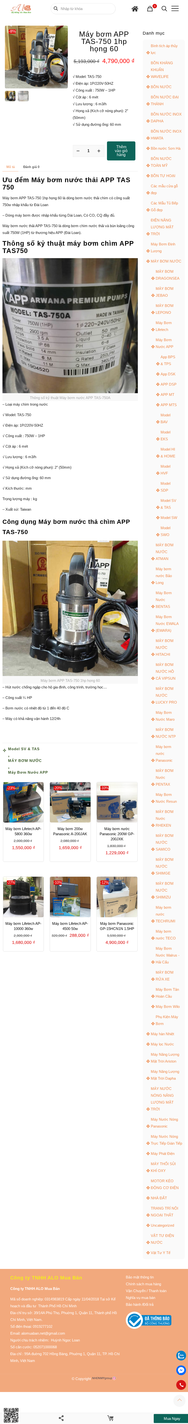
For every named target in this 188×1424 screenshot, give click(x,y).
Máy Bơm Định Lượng (163, 247)
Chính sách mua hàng (143, 1284)
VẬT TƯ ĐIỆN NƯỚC (162, 1239)
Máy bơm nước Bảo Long (164, 576)
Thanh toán (157, 1291)
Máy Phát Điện (163, 1153)
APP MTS (169, 405)
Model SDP (165, 486)
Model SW (169, 518)
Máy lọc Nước (162, 1044)
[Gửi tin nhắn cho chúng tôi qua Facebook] (181, 1370)
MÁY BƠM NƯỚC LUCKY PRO (166, 695)
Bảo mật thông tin (140, 1277)
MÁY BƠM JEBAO (165, 291)
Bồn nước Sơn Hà (165, 148)
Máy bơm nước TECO (166, 934)
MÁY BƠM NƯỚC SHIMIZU (165, 890)
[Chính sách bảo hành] (146, 1291)
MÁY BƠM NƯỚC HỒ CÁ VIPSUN (166, 671)
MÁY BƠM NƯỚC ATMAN (165, 552)
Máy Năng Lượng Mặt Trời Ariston (165, 1057)
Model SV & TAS (24, 749)
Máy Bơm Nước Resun (166, 797)
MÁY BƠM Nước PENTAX (165, 777)
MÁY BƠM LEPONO (165, 309)
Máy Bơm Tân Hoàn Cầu (167, 992)
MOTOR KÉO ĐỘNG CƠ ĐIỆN (165, 1184)
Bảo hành (133, 1304)
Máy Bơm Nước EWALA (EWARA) (167, 624)
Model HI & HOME (168, 452)
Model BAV (165, 418)
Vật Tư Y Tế (160, 1253)
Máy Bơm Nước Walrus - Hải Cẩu (167, 955)
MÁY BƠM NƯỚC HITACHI (165, 647)
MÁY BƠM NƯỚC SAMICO (165, 842)
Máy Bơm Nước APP (28, 772)
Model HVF (165, 469)
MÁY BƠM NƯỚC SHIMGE (165, 866)
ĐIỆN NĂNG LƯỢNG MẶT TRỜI (162, 227)
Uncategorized (162, 1225)
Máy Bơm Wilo (168, 1006)
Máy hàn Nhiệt (162, 1034)
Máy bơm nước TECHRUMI (165, 914)
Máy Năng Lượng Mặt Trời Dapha (165, 1074)
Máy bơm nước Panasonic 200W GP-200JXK (117, 834)
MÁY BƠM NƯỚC (25, 761)
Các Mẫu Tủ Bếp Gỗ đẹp (164, 206)
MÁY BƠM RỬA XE (165, 975)
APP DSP (168, 384)
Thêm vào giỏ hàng (121, 151)
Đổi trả (148, 1304)
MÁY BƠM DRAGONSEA (167, 274)
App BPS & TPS (168, 360)
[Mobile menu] (174, 8)
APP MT (167, 394)
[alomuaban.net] (21, 8)
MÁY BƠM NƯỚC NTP (166, 733)
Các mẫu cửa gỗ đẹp (164, 189)
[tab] (10, 167)
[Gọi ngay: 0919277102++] (181, 1385)
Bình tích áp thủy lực (164, 49)
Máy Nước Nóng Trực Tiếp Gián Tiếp (166, 1139)
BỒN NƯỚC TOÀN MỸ (161, 162)
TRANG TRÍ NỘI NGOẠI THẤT (164, 1211)
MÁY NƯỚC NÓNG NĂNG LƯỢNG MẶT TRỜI (162, 1098)
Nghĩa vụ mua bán (140, 1298)
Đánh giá (31, 167)
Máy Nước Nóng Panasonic (164, 1122)
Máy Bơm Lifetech (164, 326)
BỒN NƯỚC (161, 87)
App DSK (168, 374)
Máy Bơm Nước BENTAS (164, 600)
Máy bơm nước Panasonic (164, 753)
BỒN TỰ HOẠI (163, 176)
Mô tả (10, 167)
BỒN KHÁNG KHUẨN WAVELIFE (162, 70)
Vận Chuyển (136, 1291)
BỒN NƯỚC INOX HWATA (166, 134)
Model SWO (165, 531)
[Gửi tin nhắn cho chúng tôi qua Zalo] (181, 1359)
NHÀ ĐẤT (159, 1198)
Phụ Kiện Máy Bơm (167, 1020)
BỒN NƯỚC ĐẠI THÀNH (165, 100)
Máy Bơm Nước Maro (165, 715)
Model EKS (165, 435)
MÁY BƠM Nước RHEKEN (165, 818)
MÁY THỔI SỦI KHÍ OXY (163, 1167)
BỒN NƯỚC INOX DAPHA (166, 117)
